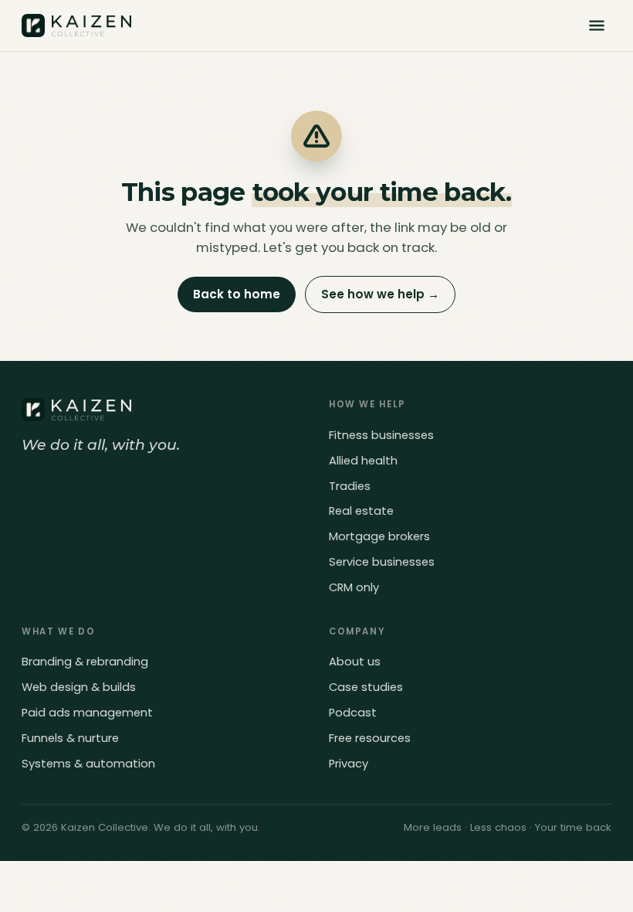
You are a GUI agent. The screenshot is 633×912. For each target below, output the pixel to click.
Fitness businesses (381, 435)
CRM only (354, 587)
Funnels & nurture (70, 738)
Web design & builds (79, 687)
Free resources (370, 738)
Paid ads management (87, 712)
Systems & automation (88, 763)
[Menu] (596, 25)
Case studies (366, 687)
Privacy (348, 763)
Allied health (363, 460)
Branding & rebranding (85, 661)
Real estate (361, 511)
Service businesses (382, 562)
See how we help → (380, 294)
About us (355, 661)
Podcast (353, 712)
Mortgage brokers (379, 536)
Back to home (236, 294)
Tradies (350, 486)
